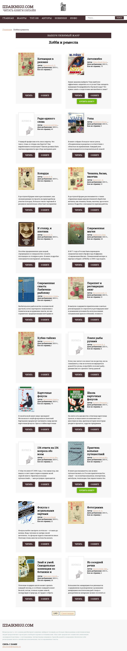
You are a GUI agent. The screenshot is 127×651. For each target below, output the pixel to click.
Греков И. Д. (48, 235)
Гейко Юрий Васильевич (103, 62)
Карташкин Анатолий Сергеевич (56, 399)
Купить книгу (86, 101)
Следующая (67, 613)
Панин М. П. (98, 511)
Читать (28, 95)
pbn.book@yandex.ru (11, 646)
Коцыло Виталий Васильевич (105, 403)
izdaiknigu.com (17, 6)
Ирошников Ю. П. (100, 293)
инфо (73, 18)
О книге (45, 95)
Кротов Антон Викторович (54, 457)
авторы (47, 18)
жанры (22, 18)
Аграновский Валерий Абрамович (57, 125)
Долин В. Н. (47, 177)
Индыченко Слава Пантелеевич (56, 296)
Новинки (61, 18)
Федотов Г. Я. (98, 180)
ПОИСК (119, 18)
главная (8, 18)
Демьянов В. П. (49, 65)
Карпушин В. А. (99, 344)
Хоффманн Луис (99, 235)
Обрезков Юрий (49, 517)
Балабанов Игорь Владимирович (106, 122)
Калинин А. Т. (48, 341)
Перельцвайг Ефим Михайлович (106, 569)
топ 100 (34, 18)
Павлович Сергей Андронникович (57, 576)
